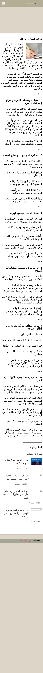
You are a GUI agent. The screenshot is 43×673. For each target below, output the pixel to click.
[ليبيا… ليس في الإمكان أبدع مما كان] (36, 461)
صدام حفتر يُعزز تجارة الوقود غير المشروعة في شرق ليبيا (16, 513)
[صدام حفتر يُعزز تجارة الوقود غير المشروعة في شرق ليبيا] (36, 590)
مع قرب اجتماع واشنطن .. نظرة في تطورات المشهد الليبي (15, 494)
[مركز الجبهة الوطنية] (31, 2)
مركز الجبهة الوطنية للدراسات (23, 541)
